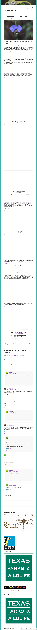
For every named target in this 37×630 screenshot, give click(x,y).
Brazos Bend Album (25, 329)
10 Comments (28, 338)
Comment (30, 502)
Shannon (10, 372)
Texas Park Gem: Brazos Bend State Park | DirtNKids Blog (15, 355)
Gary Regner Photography (18, 333)
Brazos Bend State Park (12, 338)
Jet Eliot (8, 424)
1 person (10, 448)
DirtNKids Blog (10, 10)
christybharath (9, 388)
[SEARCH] (26, 7)
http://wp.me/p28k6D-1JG (21, 379)
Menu (33, 7)
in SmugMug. (9, 330)
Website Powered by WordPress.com (9, 628)
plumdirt (8, 454)
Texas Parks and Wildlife (18, 338)
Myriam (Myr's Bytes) (10, 358)
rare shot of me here (10, 258)
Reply (5, 368)
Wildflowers (24, 338)
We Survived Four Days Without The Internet (26, 343)
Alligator (7, 338)
